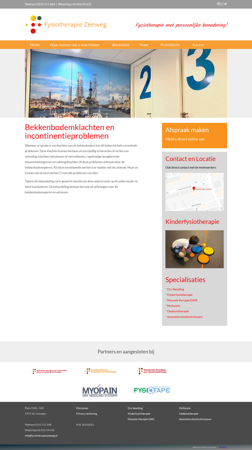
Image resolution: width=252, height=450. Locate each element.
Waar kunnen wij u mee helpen (75, 45)
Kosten (199, 45)
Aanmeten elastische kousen (184, 317)
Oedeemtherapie (178, 311)
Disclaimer (82, 408)
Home (35, 45)
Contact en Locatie (190, 158)
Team (144, 45)
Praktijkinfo (171, 45)
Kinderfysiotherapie (192, 221)
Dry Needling (175, 289)
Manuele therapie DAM (141, 419)
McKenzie (173, 306)
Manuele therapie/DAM (182, 300)
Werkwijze (120, 45)
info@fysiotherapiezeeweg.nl (41, 435)
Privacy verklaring (86, 413)
